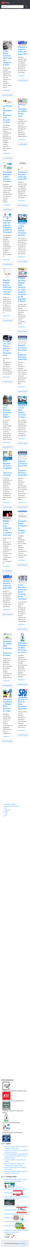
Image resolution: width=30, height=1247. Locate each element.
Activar (20, 735)
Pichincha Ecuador (10, 804)
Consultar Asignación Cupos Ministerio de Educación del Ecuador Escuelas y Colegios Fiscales (16, 1156)
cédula (20, 565)
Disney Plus (11, 571)
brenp (7, 3)
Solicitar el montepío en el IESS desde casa (22, 110)
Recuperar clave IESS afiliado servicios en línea (22, 229)
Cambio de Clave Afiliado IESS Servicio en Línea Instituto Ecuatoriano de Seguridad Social (22, 289)
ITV (7, 381)
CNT (5, 816)
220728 (5, 320)
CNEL (6, 814)
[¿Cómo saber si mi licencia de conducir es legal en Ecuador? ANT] (9, 1202)
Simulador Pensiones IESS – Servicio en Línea (7, 176)
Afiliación (26, 331)
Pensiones (11, 209)
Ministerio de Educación (11, 806)
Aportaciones (7, 95)
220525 (20, 331)
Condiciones (11, 320)
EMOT (8, 447)
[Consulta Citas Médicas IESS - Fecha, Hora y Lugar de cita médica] (9, 1185)
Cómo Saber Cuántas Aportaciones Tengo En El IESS (7, 58)
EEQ (26, 391)
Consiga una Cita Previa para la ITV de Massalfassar (7, 348)
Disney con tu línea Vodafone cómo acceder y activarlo (7, 528)
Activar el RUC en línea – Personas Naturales (22, 704)
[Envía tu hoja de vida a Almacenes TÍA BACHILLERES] (18, 1193)
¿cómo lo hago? (23, 261)
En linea (25, 735)
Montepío (27, 144)
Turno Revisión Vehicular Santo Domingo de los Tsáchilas (22, 592)
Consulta (8, 614)
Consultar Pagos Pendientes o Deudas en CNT (22, 527)
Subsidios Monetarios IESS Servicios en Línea (22, 647)
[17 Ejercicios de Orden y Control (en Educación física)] (20, 1226)
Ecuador (26, 80)
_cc (4, 209)
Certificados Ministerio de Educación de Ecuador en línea (7, 114)
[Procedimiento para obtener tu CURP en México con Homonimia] (9, 1236)
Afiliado (11, 741)
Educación (7, 810)
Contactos (21, 391)
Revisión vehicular (23, 629)
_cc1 (19, 80)
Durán (4, 447)
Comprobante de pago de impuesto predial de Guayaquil (7, 226)
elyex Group (21, 1243)
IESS (22, 144)
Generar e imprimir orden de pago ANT (22, 50)
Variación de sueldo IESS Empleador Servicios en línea (7, 648)
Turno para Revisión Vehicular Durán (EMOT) (7, 411)
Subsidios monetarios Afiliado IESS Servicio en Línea (7, 705)
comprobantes (7, 264)
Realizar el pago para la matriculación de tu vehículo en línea (7, 287)
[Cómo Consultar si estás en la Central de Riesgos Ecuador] (21, 1210)
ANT (22, 80)
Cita (4, 381)
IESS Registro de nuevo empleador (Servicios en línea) (7, 468)
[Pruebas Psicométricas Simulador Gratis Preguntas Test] (18, 1217)
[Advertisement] (15, 24)
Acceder (5, 571)
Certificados (9, 158)
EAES (6, 812)
